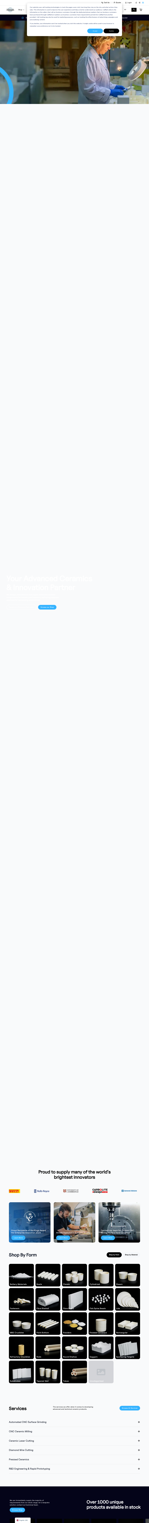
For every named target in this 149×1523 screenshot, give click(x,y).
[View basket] (141, 10)
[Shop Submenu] (23, 10)
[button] (134, 10)
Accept (95, 31)
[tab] (114, 1254)
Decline (111, 31)
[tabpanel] (74, 1323)
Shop (20, 10)
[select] (127, 10)
